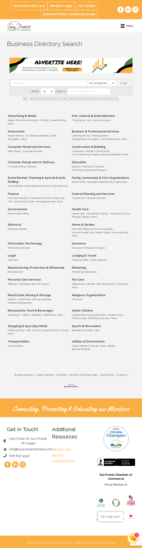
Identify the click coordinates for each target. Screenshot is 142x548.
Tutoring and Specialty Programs (89, 170)
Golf (97, 330)
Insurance (79, 243)
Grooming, (122, 283)
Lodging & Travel (84, 255)
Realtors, (12, 299)
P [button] (82, 98)
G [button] (51, 98)
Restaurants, (14, 314)
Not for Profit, (79, 181)
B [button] (34, 98)
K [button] (64, 98)
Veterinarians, (79, 283)
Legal (12, 255)
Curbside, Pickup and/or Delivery (31, 162)
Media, (11, 120)
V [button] (102, 98)
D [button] (41, 98)
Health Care (80, 209)
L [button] (67, 98)
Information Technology (25, 243)
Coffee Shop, (49, 314)
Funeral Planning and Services (93, 194)
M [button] (71, 98)
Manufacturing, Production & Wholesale (36, 267)
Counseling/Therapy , (97, 213)
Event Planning (60, 185)
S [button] (92, 98)
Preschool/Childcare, (93, 166)
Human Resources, (111, 139)
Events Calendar (45, 374)
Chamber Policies (63, 460)
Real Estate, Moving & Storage (29, 295)
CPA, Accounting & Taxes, (21, 201)
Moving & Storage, (41, 299)
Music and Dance (101, 120)
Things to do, (79, 120)
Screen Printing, (58, 120)
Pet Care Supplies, (106, 283)
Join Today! (86, 6)
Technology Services (19, 247)
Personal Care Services (24, 279)
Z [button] (117, 98)
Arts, (89, 120)
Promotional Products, (27, 120)
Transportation (18, 341)
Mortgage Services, (46, 201)
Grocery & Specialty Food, (46, 330)
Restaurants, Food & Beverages (30, 310)
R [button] (88, 98)
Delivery (32, 166)
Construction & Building (88, 146)
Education (79, 162)
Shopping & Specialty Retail (27, 326)
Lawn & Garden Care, (83, 232)
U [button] (99, 98)
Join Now (58, 455)
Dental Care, (78, 213)
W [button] (106, 98)
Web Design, (14, 151)
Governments (17, 209)
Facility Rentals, (16, 185)
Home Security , (120, 232)
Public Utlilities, (108, 345)
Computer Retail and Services (29, 146)
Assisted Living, (115, 314)
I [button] (58, 98)
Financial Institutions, (19, 198)
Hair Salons (43, 283)
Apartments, (24, 299)
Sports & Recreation (86, 326)
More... (11, 123)
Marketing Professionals (84, 271)
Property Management (20, 302)
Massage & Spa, (27, 283)
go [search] (125, 83)
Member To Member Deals (83, 374)
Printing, (44, 120)
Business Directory (24, 374)
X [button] (110, 98)
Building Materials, (112, 154)
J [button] (61, 98)
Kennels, (91, 283)
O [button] (78, 98)
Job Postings (107, 374)
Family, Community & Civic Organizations (100, 177)
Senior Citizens (82, 310)
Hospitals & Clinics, (120, 213)
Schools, (76, 166)
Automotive (16, 131)
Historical (14, 224)
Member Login (61, 6)
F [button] (48, 98)
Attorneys (13, 259)
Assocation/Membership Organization (107, 181)
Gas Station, (14, 139)
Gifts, (29, 330)
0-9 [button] (25, 98)
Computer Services (32, 151)
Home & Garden (83, 224)
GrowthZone (108, 542)
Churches (77, 299)
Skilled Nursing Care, (99, 318)
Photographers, (100, 135)
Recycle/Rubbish (81, 349)
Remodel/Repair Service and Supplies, (92, 228)
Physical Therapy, (81, 216)
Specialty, (37, 314)
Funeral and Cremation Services (89, 198)
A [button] (31, 98)
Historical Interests (17, 228)
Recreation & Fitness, (83, 330)
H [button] (55, 98)
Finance (13, 194)
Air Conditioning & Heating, (86, 154)
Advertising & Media (22, 116)
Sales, (54, 135)
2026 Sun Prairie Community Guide (69, 14)
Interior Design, (104, 232)
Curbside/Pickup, (17, 166)
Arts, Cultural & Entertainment (93, 116)
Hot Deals (61, 374)
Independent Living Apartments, (89, 314)
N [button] (75, 98)
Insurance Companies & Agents (88, 247)
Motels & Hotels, (80, 259)
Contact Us (122, 374)
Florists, (65, 330)
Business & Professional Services (95, 131)
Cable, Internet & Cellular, (85, 345)
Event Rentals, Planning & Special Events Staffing (37, 179)
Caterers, (26, 314)
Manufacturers (15, 271)
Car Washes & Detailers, (37, 135)
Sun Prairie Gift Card (29, 6)
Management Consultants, (86, 139)
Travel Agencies (98, 259)
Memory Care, (79, 318)
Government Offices (18, 213)
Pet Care (78, 279)
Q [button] (85, 98)
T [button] (95, 98)
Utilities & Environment (88, 341)
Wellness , (13, 283)
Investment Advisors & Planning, (47, 198)
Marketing (79, 267)
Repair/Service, (16, 135)
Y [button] (113, 98)
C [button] (38, 98)
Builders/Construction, (98, 151)
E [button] (44, 98)
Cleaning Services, (81, 135)
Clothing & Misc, (16, 330)
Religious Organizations (89, 295)
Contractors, (78, 151)
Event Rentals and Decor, (38, 185)
